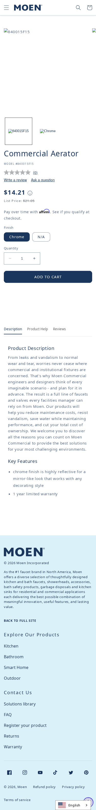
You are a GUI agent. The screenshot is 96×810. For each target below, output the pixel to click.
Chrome (16, 236)
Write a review (15, 179)
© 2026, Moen (15, 786)
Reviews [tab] (59, 329)
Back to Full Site (20, 620)
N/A (41, 236)
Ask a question (43, 179)
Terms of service (17, 800)
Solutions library (20, 704)
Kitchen (11, 646)
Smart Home (16, 667)
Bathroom (14, 657)
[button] (6, 7)
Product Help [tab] (37, 329)
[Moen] (24, 552)
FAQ (8, 714)
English (74, 805)
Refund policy (44, 786)
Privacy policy (73, 786)
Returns (11, 736)
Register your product (25, 725)
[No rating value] (18, 172)
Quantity (11, 248)
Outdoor (12, 678)
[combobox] (73, 805)
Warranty (13, 747)
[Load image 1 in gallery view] (18, 131)
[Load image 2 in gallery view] (48, 131)
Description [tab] (13, 329)
